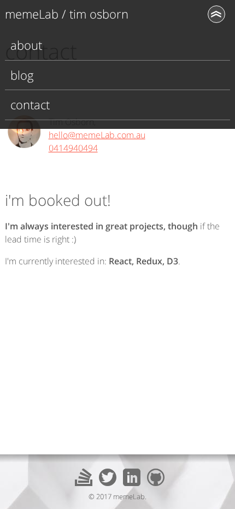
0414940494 (73, 148)
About (26, 45)
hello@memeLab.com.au (97, 135)
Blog (22, 75)
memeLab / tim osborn (66, 13)
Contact (30, 104)
